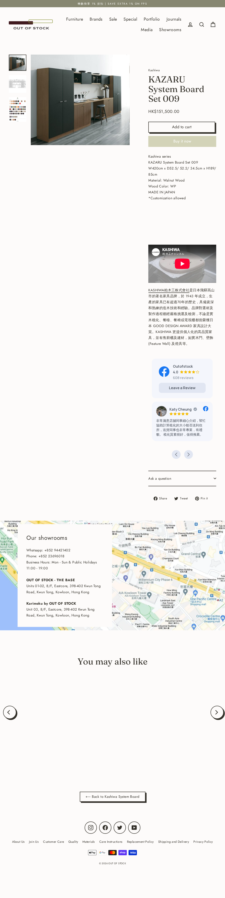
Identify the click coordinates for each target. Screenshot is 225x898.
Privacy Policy (203, 841)
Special (130, 19)
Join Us (34, 841)
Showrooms (170, 30)
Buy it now (182, 141)
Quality (73, 841)
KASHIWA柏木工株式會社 (168, 290)
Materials (88, 841)
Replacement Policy (140, 841)
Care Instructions (111, 841)
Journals (174, 19)
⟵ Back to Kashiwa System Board (113, 796)
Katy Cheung (180, 409)
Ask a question (159, 478)
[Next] (217, 712)
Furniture (74, 19)
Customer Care (53, 841)
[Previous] (9, 712)
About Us (18, 841)
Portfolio (152, 19)
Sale (113, 19)
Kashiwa (45, 752)
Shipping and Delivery (173, 841)
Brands (96, 19)
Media (146, 30)
